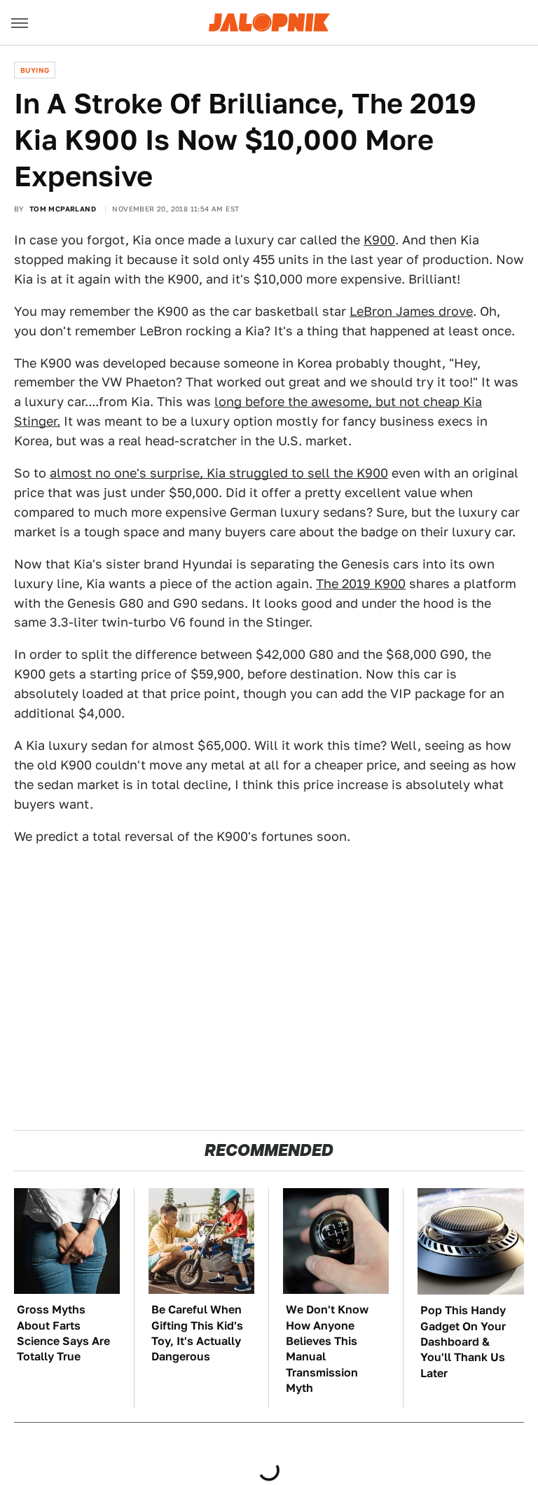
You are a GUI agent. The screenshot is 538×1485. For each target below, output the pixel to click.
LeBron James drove (411, 311)
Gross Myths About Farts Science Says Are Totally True (63, 1333)
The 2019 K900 (361, 583)
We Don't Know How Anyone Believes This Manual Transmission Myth (327, 1349)
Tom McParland (62, 208)
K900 (379, 239)
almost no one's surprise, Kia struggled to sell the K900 (219, 473)
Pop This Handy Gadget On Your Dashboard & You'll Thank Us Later (463, 1342)
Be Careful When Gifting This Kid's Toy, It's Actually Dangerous (197, 1333)
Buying (34, 70)
